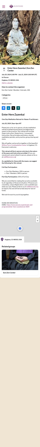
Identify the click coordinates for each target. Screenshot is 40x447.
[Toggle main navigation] (3, 6)
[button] (37, 217)
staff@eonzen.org (9, 157)
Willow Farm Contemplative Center (14, 145)
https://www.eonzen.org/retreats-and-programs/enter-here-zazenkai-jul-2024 (17, 206)
